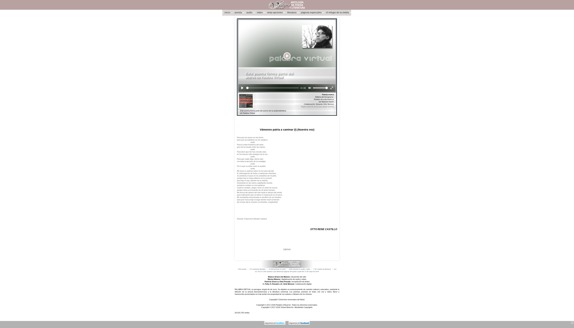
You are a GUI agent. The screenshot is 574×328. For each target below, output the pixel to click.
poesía (238, 12)
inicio (227, 12)
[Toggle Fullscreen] (331, 88)
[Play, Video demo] (242, 88)
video (260, 12)
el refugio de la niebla (337, 12)
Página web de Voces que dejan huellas (318, 107)
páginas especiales (311, 12)
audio (249, 12)
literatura (291, 12)
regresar (287, 249)
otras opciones (275, 12)
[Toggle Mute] (309, 88)
